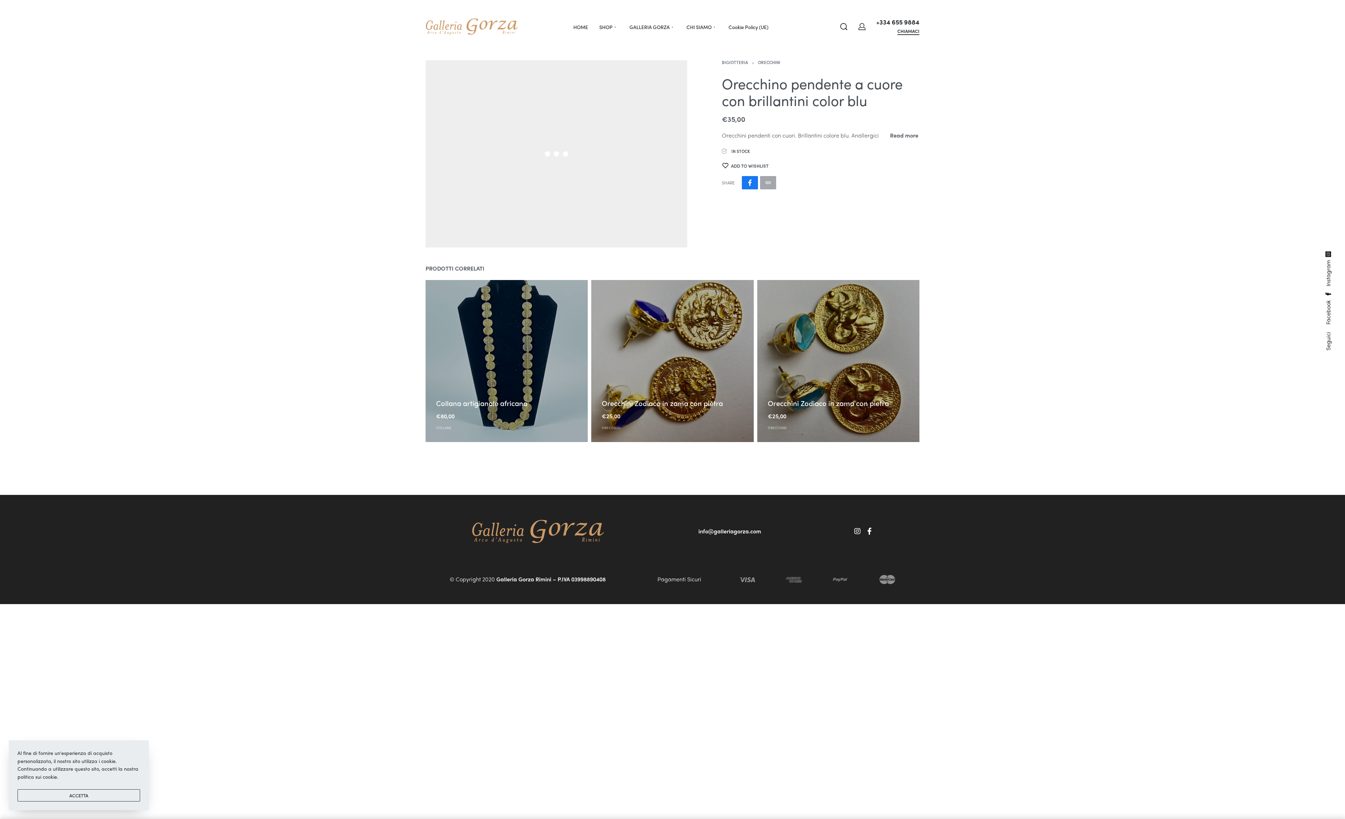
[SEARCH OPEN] (844, 26)
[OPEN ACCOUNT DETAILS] (862, 26)
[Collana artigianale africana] (507, 361)
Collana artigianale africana (481, 403)
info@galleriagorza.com (729, 531)
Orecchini (769, 62)
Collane (443, 427)
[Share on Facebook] (750, 182)
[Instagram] (857, 531)
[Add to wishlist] (475, 393)
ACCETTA (78, 795)
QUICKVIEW (449, 392)
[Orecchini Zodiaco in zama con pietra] (672, 361)
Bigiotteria (735, 62)
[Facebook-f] (869, 531)
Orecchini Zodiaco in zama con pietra (662, 403)
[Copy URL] (768, 182)
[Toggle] (904, 135)
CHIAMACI (908, 31)
